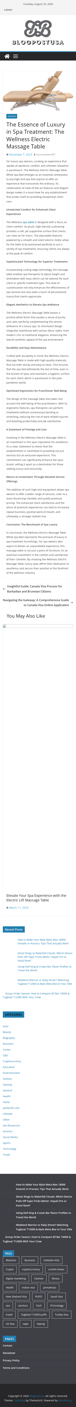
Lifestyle (8, 1113)
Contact (7, 1345)
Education (9, 1067)
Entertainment (11, 1073)
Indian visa (28, 1287)
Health (7, 1096)
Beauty (7, 1032)
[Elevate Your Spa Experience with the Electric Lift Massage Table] (38, 627)
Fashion (7, 1078)
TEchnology (56, 1305)
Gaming (7, 1084)
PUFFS (38, 1296)
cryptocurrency (31, 1269)
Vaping (41, 1323)
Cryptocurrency (12, 1061)
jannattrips (49, 1287)
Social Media (10, 1137)
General (7, 1090)
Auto (5, 1026)
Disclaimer (9, 1353)
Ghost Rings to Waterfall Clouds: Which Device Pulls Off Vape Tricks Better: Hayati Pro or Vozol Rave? (45, 956)
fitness (56, 1278)
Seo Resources (11, 1125)
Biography (9, 1038)
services (23, 1305)
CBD (5, 1055)
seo (8, 1305)
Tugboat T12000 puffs (34, 1314)
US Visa (10, 1323)
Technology (9, 1148)
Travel (6, 1154)
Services (8, 1131)
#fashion (11, 1260)
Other (6, 1119)
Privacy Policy (11, 1360)
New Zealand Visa (16, 1296)
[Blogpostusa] (7, 56)
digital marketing (16, 1278)
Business (12, 116)
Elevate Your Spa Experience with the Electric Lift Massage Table (36, 897)
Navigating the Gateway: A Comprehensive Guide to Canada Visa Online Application (36, 602)
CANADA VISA (51, 1260)
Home (6, 1102)
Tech (39, 1305)
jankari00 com (11, 1108)
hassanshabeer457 (45, 154)
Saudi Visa (57, 1296)
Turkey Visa (61, 1314)
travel (9, 1314)
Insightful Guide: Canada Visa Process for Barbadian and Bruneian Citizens (34, 588)
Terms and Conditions (16, 1367)
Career (7, 1049)
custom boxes (56, 1269)
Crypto (10, 1269)
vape (25, 1323)
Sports (6, 1143)
